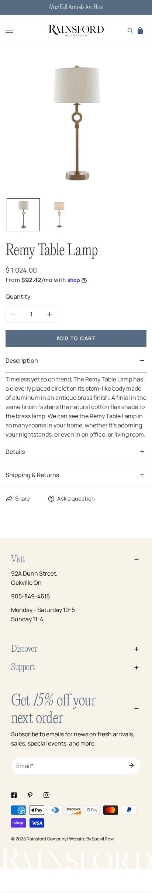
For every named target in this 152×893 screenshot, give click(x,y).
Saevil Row (103, 839)
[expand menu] (9, 30)
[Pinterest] (30, 795)
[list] (76, 125)
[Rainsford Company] (76, 31)
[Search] (130, 30)
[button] (140, 30)
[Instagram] (46, 795)
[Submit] (131, 765)
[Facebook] (14, 795)
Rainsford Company (46, 839)
